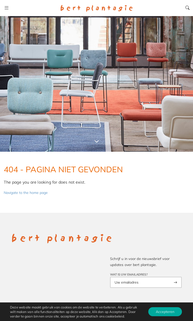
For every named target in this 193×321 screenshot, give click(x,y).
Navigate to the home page (26, 192)
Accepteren (165, 311)
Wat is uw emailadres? (129, 274)
